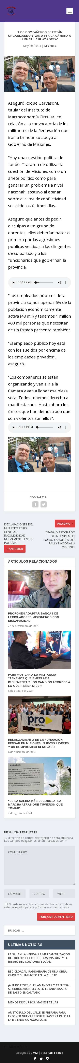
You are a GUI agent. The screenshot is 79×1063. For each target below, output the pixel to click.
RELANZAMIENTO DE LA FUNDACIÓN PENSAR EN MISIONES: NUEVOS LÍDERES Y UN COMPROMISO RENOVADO (38, 743)
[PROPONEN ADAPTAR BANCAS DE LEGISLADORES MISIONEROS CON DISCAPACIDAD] (39, 589)
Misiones (50, 46)
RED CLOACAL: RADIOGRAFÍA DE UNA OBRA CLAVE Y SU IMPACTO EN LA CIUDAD (37, 973)
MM (35, 1053)
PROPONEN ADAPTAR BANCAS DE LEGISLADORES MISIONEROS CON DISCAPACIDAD (33, 617)
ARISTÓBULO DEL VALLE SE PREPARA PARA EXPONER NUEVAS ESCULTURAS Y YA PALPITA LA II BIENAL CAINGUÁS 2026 (39, 1016)
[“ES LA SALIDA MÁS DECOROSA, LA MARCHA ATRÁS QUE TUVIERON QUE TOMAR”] (39, 776)
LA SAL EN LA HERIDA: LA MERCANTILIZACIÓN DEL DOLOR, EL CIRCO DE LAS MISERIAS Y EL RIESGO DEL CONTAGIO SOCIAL (39, 957)
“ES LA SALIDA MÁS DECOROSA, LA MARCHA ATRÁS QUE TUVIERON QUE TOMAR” (35, 804)
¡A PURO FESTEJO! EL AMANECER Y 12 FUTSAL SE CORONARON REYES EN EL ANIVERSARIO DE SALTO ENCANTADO (39, 988)
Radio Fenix (55, 1053)
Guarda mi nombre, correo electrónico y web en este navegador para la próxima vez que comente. (38, 905)
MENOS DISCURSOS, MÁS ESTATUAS (33, 1002)
